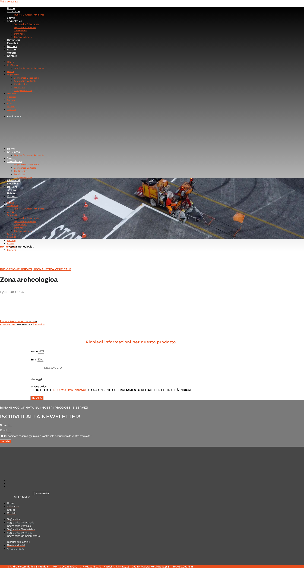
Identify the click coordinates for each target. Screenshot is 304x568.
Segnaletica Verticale (25, 27)
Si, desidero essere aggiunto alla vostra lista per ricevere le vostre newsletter (47, 436)
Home (11, 8)
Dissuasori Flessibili (13, 41)
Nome (34, 351)
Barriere (12, 46)
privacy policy (38, 386)
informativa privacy (69, 390)
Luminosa (19, 33)
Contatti (12, 55)
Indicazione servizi (16, 269)
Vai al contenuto (9, 1)
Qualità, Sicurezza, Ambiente (29, 14)
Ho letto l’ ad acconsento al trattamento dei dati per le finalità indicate (114, 390)
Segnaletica (14, 21)
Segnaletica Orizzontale (26, 24)
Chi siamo (13, 11)
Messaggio (37, 379)
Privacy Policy (42, 493)
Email (33, 359)
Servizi (11, 17)
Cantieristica (20, 30)
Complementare (23, 37)
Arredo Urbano (12, 51)
